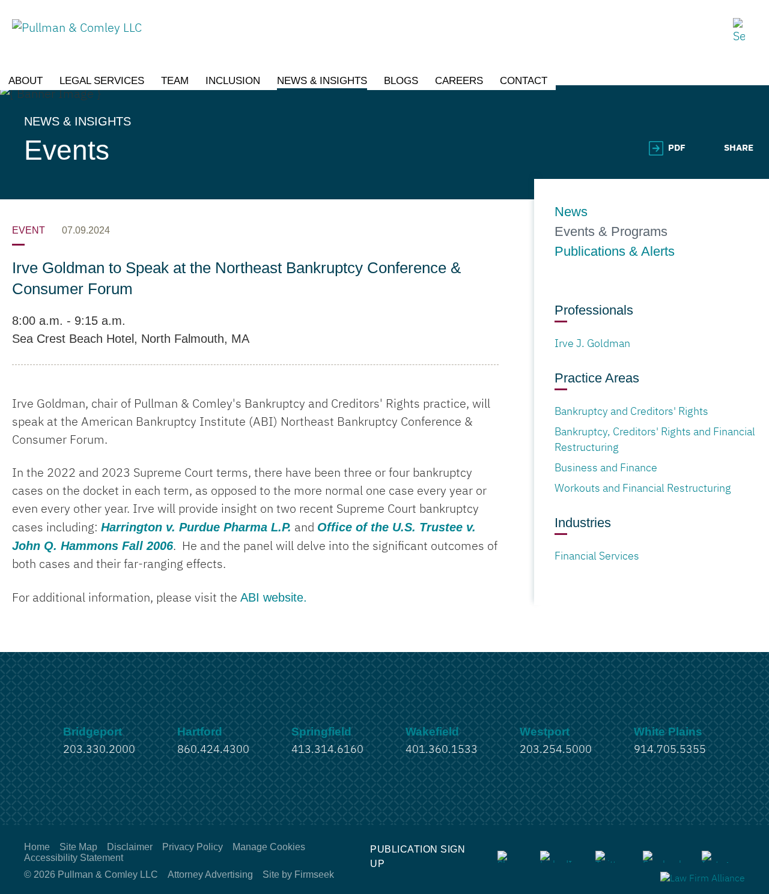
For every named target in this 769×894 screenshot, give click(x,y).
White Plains (668, 731)
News (571, 212)
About (25, 80)
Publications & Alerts (615, 251)
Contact (523, 80)
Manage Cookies (269, 847)
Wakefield (432, 731)
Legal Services (101, 80)
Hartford (199, 731)
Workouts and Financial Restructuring (643, 488)
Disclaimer (130, 847)
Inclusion (232, 80)
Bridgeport (92, 731)
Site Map (78, 847)
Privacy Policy (192, 847)
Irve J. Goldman (592, 344)
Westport (545, 731)
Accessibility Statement (73, 858)
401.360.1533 (442, 749)
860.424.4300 (213, 749)
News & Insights (322, 80)
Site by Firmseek (298, 874)
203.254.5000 (556, 749)
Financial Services (597, 556)
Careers (459, 80)
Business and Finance (606, 468)
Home (37, 847)
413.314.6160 (327, 749)
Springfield (321, 731)
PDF (676, 148)
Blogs (401, 80)
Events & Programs (611, 232)
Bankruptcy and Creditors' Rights (631, 411)
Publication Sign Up (417, 856)
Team (175, 80)
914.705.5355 (670, 749)
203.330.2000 (99, 749)
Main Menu (346, 15)
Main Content (340, 15)
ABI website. (273, 597)
